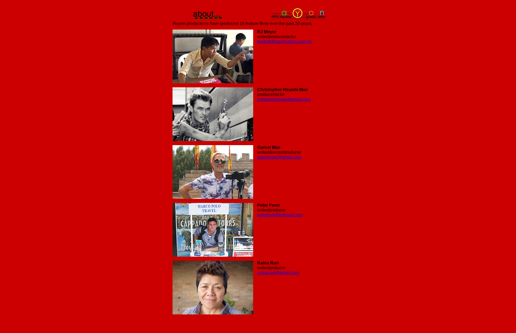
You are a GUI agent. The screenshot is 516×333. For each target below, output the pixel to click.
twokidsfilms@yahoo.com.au (284, 41)
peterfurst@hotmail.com (279, 215)
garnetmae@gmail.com (279, 157)
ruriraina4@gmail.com (278, 272)
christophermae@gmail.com (284, 99)
